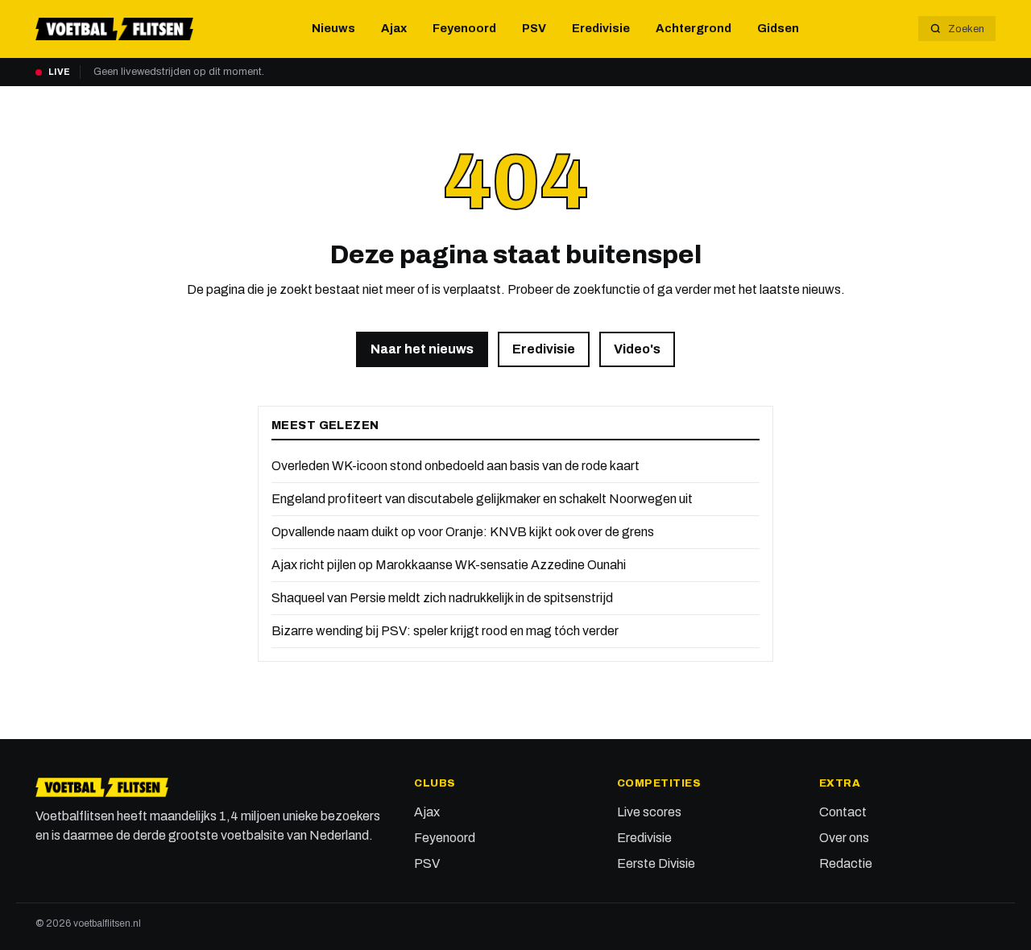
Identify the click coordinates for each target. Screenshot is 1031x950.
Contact (843, 812)
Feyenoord (464, 28)
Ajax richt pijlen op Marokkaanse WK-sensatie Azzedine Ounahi (448, 565)
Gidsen (778, 28)
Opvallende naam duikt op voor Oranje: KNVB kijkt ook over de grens (462, 532)
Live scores (649, 812)
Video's (637, 349)
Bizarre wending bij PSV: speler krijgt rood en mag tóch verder (445, 631)
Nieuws (333, 28)
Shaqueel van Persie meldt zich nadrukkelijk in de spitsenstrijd (442, 598)
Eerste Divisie (656, 863)
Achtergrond (693, 28)
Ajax (394, 28)
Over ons (844, 838)
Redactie (845, 863)
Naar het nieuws (422, 349)
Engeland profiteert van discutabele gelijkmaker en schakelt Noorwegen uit (482, 499)
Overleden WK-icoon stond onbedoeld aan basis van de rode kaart (455, 466)
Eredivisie (601, 28)
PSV (534, 28)
